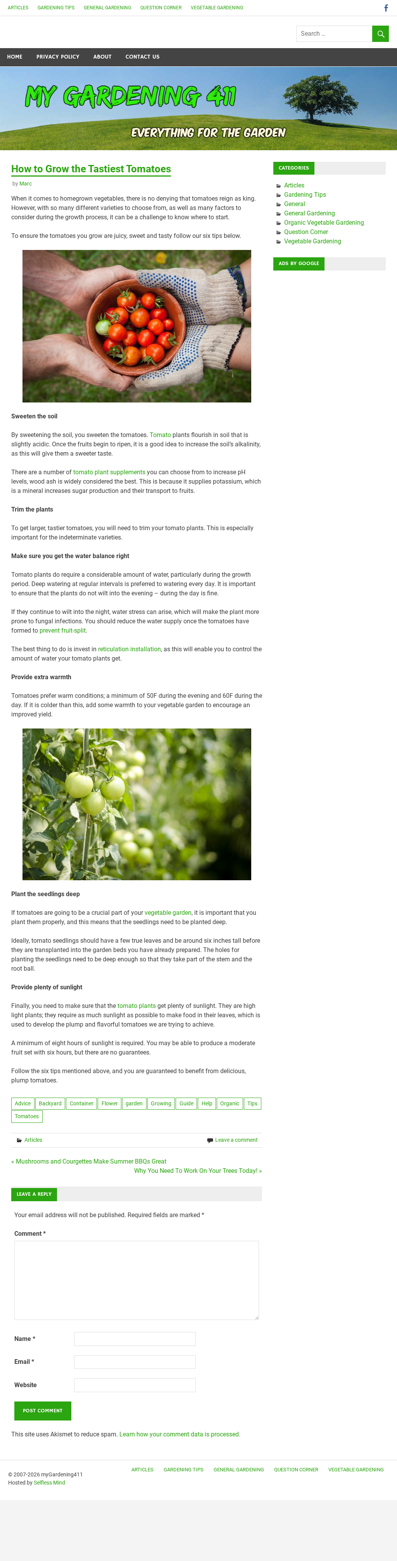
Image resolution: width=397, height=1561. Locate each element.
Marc (25, 183)
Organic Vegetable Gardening (324, 222)
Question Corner (160, 7)
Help (207, 1103)
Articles (18, 7)
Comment (30, 1233)
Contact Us (143, 57)
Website (25, 1385)
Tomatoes (27, 1116)
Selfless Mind (49, 1482)
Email (24, 1361)
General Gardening (107, 7)
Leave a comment (236, 1140)
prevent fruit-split (63, 630)
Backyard (50, 1103)
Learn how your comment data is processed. (179, 1434)
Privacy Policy (57, 57)
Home (14, 57)
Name (24, 1338)
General (294, 204)
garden (134, 1103)
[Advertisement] (329, 325)
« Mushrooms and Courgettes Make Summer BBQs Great (88, 1161)
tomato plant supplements (109, 472)
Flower (110, 1103)
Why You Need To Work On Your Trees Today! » (198, 1170)
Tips (252, 1103)
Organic (229, 1103)
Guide (186, 1103)
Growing (161, 1103)
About (102, 57)
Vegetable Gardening (217, 7)
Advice (23, 1103)
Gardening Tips (56, 7)
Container (81, 1103)
